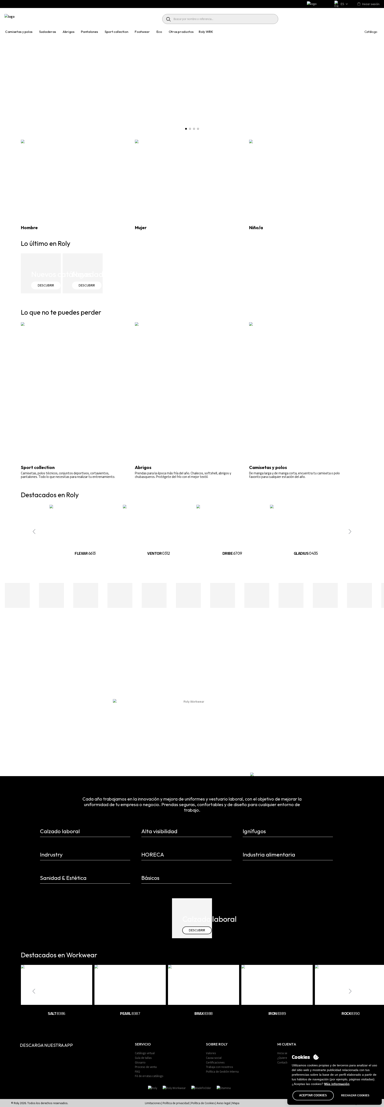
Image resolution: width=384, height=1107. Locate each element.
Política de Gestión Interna (222, 1071)
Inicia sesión (285, 1053)
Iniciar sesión (371, 4)
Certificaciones (215, 1062)
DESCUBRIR (46, 285)
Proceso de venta (146, 1066)
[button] (186, 129)
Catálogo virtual (145, 1053)
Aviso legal (223, 1103)
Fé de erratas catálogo (149, 1076)
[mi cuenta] (359, 4)
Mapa (235, 1103)
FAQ (137, 1071)
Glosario (140, 1062)
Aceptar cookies (313, 1095)
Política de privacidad (176, 1103)
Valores (211, 1053)
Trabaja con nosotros (219, 1066)
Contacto (283, 1062)
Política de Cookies (203, 1103)
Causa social (214, 1057)
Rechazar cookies (355, 1095)
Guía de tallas (143, 1057)
